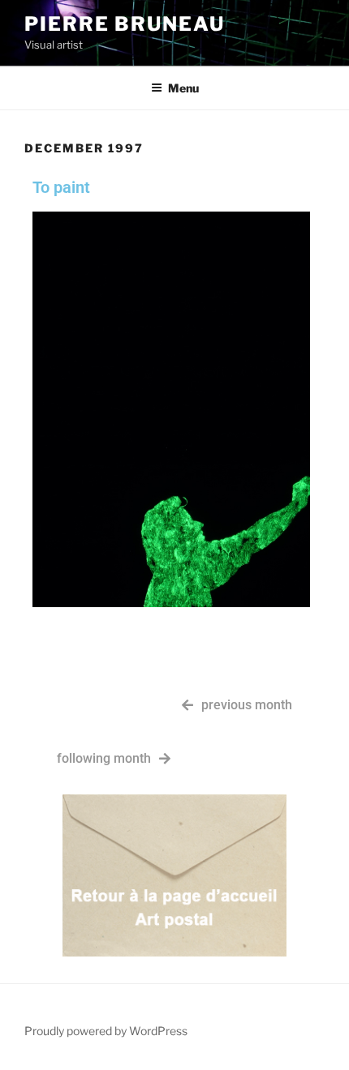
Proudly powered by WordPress (105, 1031)
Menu (183, 88)
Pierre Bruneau (124, 24)
